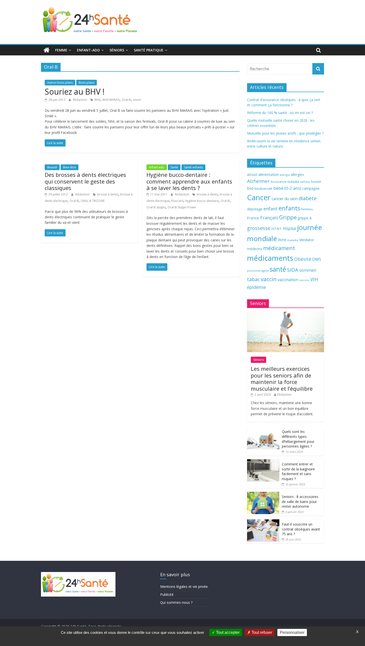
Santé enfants (193, 167)
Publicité (167, 594)
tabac (253, 279)
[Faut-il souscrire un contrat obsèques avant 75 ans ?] (263, 522)
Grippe (288, 217)
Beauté (52, 167)
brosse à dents (107, 194)
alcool (252, 174)
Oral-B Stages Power (182, 207)
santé (278, 269)
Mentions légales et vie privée (184, 586)
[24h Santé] (46, 50)
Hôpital (289, 228)
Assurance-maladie (285, 182)
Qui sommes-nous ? (176, 602)
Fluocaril (177, 201)
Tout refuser (261, 632)
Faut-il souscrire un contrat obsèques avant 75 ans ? (301, 529)
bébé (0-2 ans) (287, 188)
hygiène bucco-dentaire (202, 201)
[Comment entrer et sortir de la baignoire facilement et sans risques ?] (263, 461)
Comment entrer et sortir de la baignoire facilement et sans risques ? (298, 471)
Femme (61, 50)
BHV (98, 100)
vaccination (288, 279)
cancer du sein (285, 198)
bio (250, 188)
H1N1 (276, 228)
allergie (285, 175)
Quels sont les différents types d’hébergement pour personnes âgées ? (298, 439)
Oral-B (126, 100)
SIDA (292, 269)
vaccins (304, 280)
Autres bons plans (60, 82)
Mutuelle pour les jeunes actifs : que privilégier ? (285, 133)
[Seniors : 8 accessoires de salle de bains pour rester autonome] (263, 494)
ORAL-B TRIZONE (93, 201)
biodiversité (263, 188)
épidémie (256, 287)
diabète (308, 198)
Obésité (302, 259)
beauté (316, 182)
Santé (174, 167)
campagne (311, 188)
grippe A (305, 218)
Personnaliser (292, 632)
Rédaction (80, 100)
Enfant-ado (88, 50)
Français (269, 218)
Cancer (259, 197)
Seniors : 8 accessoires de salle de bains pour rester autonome (300, 501)
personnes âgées (258, 270)
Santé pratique (148, 50)
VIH (314, 279)
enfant (270, 209)
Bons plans (86, 82)
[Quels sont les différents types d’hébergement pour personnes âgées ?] (263, 429)
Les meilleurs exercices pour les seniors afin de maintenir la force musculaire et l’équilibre (282, 378)
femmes (307, 209)
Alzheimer (258, 181)
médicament (279, 248)
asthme (305, 182)
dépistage (254, 209)
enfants (289, 208)
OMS (316, 259)
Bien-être (69, 167)
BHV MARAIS (111, 100)
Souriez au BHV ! (75, 91)
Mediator (306, 239)
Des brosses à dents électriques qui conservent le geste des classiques (85, 181)
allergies (297, 174)
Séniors (117, 50)
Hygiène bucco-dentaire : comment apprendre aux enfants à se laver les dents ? (189, 181)
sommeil (307, 270)
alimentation (268, 174)
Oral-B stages (156, 207)
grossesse (258, 228)
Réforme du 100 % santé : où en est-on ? (280, 112)
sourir (137, 100)
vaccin (269, 279)
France (253, 217)
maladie (292, 240)
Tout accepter (227, 632)
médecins (254, 248)
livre (282, 239)
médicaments (270, 258)
